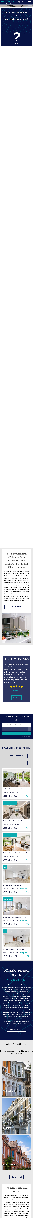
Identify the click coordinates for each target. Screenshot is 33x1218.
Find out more (16, 26)
